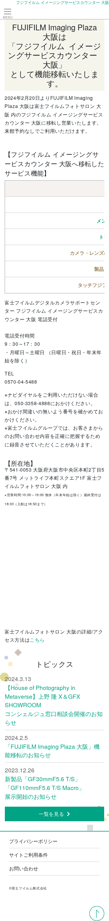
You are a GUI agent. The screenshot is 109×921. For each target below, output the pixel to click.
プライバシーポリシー (33, 841)
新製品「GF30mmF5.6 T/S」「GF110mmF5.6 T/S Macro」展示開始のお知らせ (44, 787)
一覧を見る (51, 813)
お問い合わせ (23, 868)
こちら (37, 639)
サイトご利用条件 (28, 854)
